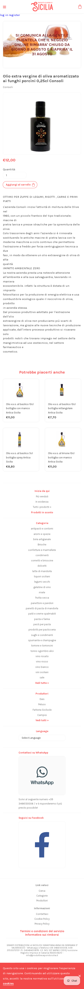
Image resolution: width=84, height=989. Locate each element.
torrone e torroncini (42, 645)
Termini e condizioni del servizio (42, 931)
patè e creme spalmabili (42, 613)
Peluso (42, 704)
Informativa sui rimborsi (42, 934)
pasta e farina (42, 619)
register (14, 15)
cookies (8, 983)
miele (42, 592)
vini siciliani (42, 672)
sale (42, 677)
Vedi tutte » (42, 682)
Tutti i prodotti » (42, 506)
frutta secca (42, 597)
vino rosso (42, 661)
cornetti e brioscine (42, 560)
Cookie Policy (42, 918)
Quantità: (9, 169)
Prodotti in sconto (42, 512)
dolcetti (42, 565)
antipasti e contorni (42, 528)
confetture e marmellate (42, 550)
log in (4, 15)
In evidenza (42, 501)
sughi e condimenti (42, 635)
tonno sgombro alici (42, 651)
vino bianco (42, 666)
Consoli (8, 87)
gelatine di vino (42, 587)
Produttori (42, 900)
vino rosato (42, 656)
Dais (42, 699)
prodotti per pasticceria (42, 629)
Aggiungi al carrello (18, 184)
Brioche (42, 544)
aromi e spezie (42, 534)
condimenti (42, 555)
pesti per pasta (42, 624)
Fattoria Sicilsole (42, 709)
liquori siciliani (42, 576)
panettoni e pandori (42, 603)
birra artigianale (42, 539)
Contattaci (42, 914)
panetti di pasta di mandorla (42, 608)
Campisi (42, 715)
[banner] (42, 843)
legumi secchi (42, 581)
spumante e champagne (42, 640)
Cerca (42, 890)
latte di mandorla (42, 571)
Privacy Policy (42, 923)
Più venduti (42, 496)
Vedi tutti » (42, 720)
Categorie (42, 895)
